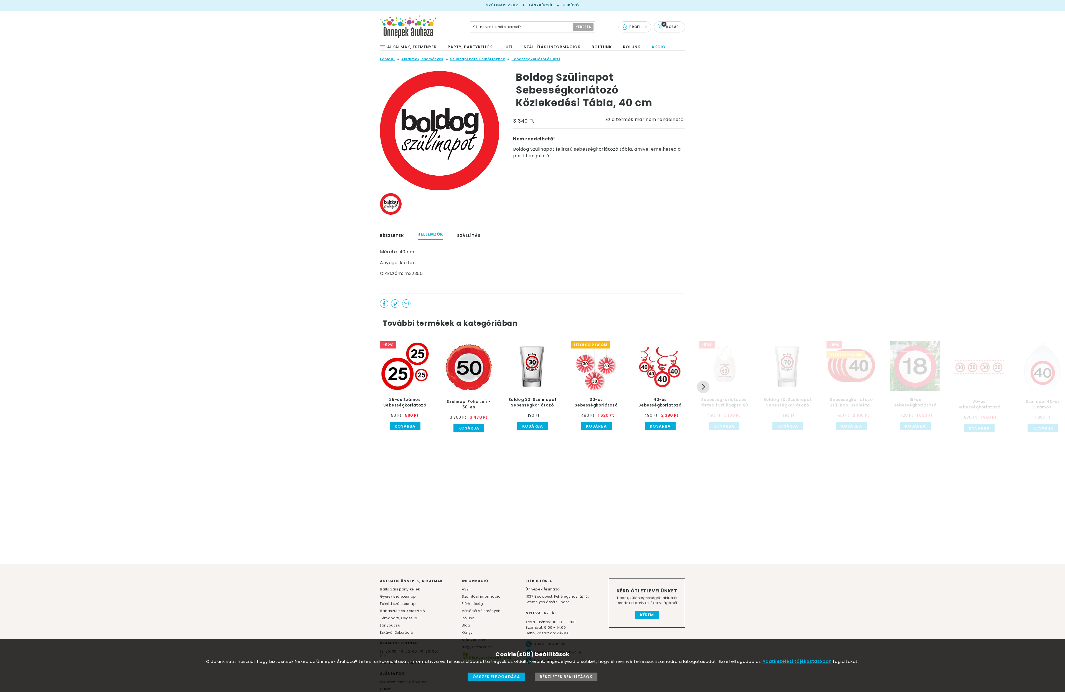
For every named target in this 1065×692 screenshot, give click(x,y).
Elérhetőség (472, 603)
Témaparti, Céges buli (400, 618)
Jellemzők (430, 234)
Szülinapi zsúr (502, 5)
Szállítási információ (481, 596)
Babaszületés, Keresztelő (402, 610)
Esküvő (571, 5)
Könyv (467, 632)
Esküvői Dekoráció (396, 632)
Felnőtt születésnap (397, 603)
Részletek (392, 235)
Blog (466, 625)
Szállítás (469, 235)
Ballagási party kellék (400, 589)
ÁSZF (466, 589)
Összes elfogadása (496, 677)
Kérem (647, 615)
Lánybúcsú (540, 5)
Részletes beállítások (566, 677)
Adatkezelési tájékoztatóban (797, 661)
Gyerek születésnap (398, 596)
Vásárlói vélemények (481, 610)
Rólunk (468, 618)
